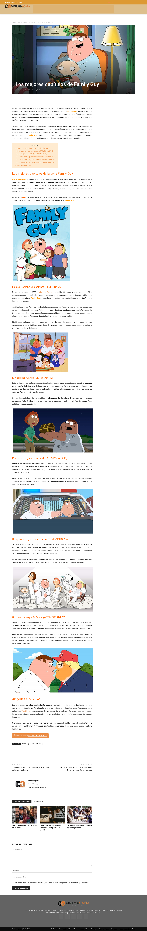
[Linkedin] (25, 100)
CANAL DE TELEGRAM (37, 735)
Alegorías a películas (22, 165)
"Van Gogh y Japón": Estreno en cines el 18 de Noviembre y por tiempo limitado (74, 769)
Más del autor (38, 802)
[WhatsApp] (35, 100)
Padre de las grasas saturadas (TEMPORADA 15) (36, 157)
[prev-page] (13, 834)
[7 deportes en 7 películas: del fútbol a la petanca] (24, 814)
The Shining (26, 711)
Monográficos (22, 22)
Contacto (114, 929)
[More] (41, 100)
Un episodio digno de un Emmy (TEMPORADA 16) (36, 159)
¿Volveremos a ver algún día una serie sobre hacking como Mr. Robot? (50, 828)
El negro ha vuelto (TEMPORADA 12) (31, 154)
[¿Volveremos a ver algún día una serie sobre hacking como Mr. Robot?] (52, 814)
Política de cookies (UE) (80, 929)
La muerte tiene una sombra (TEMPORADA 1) (34, 151)
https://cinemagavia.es (35, 784)
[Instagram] (34, 791)
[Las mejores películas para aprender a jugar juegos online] (79, 814)
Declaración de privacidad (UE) (61, 929)
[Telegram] (30, 100)
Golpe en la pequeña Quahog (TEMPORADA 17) (35, 162)
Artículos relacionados (22, 802)
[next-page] (17, 834)
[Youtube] (46, 791)
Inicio (14, 22)
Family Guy (25, 744)
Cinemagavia (22, 90)
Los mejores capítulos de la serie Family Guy (31, 148)
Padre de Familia (45, 292)
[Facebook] (14, 100)
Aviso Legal (93, 929)
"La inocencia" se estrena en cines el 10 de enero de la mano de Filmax (30, 769)
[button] (125, 2)
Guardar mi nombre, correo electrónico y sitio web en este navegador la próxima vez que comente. (52, 883)
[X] (19, 100)
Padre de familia (36, 744)
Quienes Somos (104, 929)
